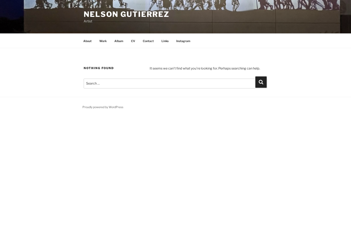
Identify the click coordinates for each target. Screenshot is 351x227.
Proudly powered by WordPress (102, 107)
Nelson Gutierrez (126, 14)
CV (133, 41)
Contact (148, 41)
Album (118, 41)
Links (165, 41)
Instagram (183, 41)
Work (103, 41)
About (87, 41)
